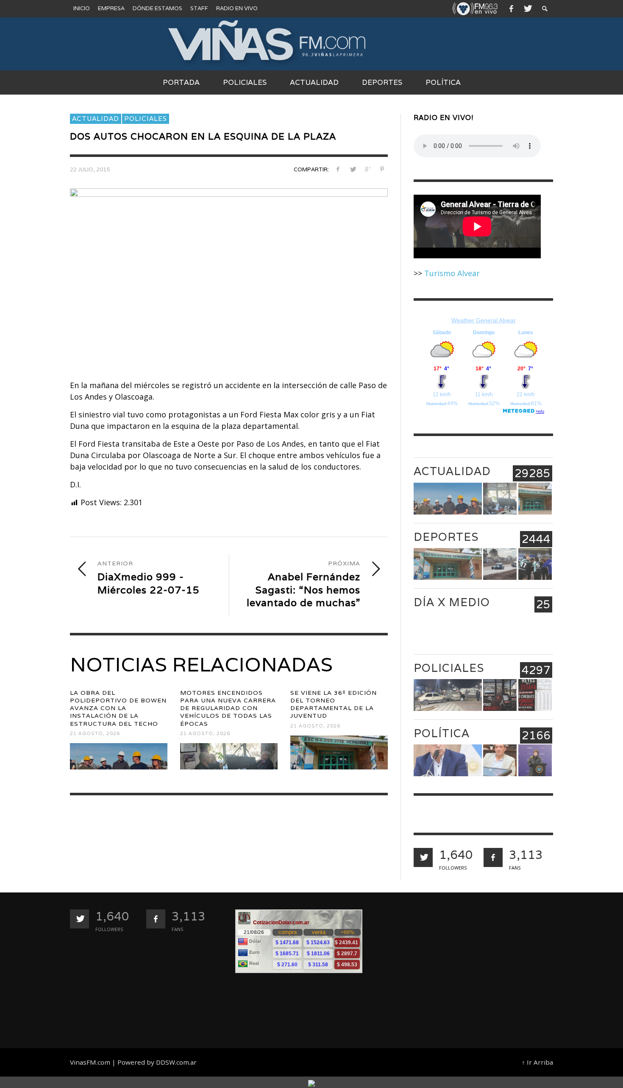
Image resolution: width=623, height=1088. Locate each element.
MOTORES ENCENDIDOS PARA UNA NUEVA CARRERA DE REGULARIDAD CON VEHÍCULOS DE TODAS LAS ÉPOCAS (228, 708)
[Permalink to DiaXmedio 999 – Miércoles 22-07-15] (448, 630)
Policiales (145, 119)
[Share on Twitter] (353, 169)
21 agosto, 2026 (95, 733)
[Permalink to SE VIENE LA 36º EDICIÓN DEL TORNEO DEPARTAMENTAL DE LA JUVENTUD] (339, 752)
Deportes (446, 537)
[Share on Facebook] (338, 169)
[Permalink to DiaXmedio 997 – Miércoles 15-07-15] (535, 630)
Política (442, 733)
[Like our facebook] (493, 857)
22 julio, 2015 (90, 169)
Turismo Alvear (452, 273)
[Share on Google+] (367, 169)
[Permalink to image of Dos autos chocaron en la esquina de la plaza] (229, 276)
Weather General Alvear (483, 320)
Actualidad (95, 119)
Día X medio (452, 602)
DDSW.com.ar (176, 1062)
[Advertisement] (471, 968)
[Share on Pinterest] (382, 169)
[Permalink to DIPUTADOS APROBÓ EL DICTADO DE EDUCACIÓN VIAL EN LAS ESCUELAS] (500, 760)
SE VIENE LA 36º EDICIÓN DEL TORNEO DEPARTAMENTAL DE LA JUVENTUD (333, 704)
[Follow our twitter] (423, 857)
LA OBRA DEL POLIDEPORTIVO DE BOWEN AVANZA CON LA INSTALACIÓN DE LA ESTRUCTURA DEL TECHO (118, 708)
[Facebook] (511, 8)
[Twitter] (527, 8)
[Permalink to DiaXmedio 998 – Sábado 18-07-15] (500, 630)
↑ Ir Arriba (537, 1062)
